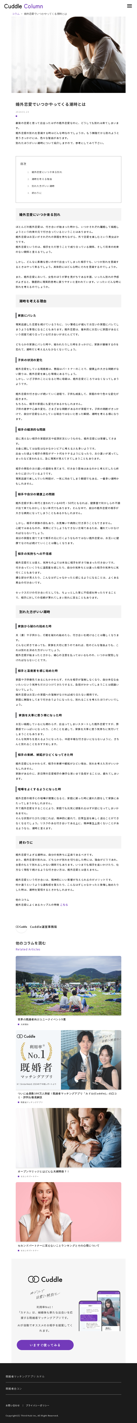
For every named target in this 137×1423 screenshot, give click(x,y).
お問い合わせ (13, 1405)
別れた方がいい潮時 (43, 186)
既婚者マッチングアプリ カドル (25, 1376)
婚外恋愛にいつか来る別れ (47, 172)
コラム (16, 13)
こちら (64, 904)
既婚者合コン (14, 1388)
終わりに (37, 193)
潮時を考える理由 (42, 179)
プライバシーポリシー (38, 1405)
